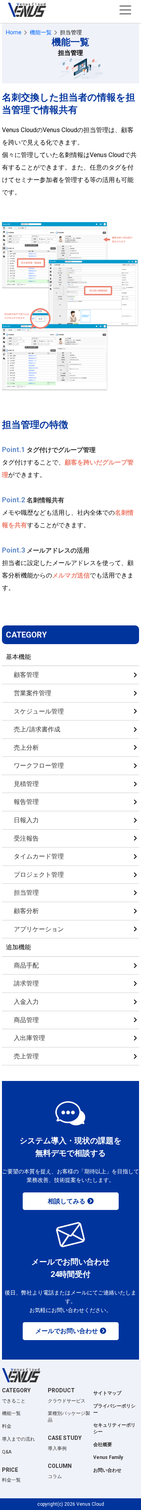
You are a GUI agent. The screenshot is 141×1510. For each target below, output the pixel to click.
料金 (6, 1426)
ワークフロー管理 (39, 765)
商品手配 (26, 965)
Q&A (6, 1452)
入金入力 (26, 1001)
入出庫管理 (29, 1038)
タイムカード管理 (39, 856)
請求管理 (26, 983)
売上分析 (26, 747)
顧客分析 (26, 911)
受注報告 (26, 838)
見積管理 (26, 784)
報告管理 (26, 801)
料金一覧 (11, 1480)
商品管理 (26, 1020)
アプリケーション (39, 929)
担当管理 (26, 892)
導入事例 (57, 1448)
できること (13, 1401)
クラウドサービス (66, 1401)
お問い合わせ (107, 1470)
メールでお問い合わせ (66, 1331)
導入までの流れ (18, 1439)
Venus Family (108, 1457)
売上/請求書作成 (37, 729)
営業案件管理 (32, 693)
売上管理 (26, 1056)
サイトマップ (107, 1393)
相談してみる (66, 1201)
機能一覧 (11, 1413)
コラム (55, 1476)
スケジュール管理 (39, 711)
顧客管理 (26, 674)
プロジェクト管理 (39, 874)
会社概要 (102, 1444)
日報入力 (26, 820)
